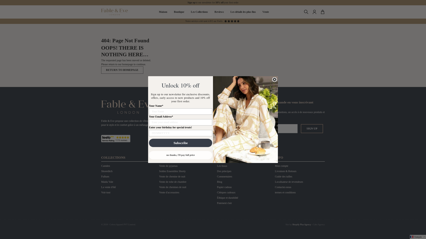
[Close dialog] (275, 79)
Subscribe (181, 143)
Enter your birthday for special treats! (170, 127)
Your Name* (156, 105)
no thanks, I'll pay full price (180, 155)
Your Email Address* (161, 116)
